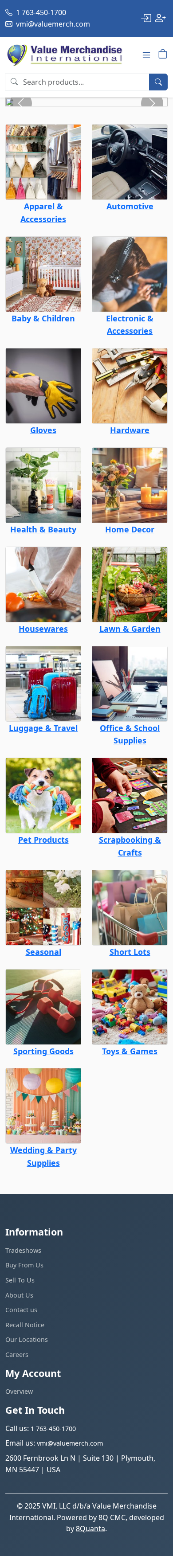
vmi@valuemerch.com (52, 24)
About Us (19, 1295)
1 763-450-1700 (40, 12)
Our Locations (26, 1339)
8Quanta (90, 1528)
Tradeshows (23, 1250)
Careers (16, 1354)
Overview (19, 1391)
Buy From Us (24, 1265)
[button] (152, 103)
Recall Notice (24, 1325)
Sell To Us (20, 1280)
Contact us (21, 1310)
